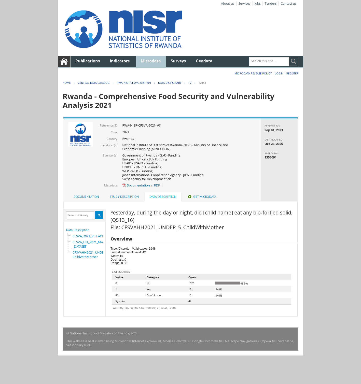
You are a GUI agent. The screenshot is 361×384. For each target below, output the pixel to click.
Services (244, 3)
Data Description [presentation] (163, 197)
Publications (87, 61)
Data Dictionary (169, 83)
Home (67, 83)
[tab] (86, 196)
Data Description (77, 230)
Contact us (288, 3)
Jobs (257, 3)
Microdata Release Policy (253, 73)
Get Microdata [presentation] (204, 197)
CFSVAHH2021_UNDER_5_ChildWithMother (91, 254)
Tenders (271, 3)
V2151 (202, 83)
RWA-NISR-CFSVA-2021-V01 (134, 83)
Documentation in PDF (143, 185)
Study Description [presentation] (124, 197)
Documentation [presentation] (86, 197)
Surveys (178, 61)
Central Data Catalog (94, 83)
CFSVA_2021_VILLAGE (88, 236)
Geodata (204, 61)
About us (227, 3)
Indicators (120, 61)
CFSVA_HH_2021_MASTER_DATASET (91, 244)
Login (279, 73)
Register (292, 73)
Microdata (151, 61)
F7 (189, 83)
